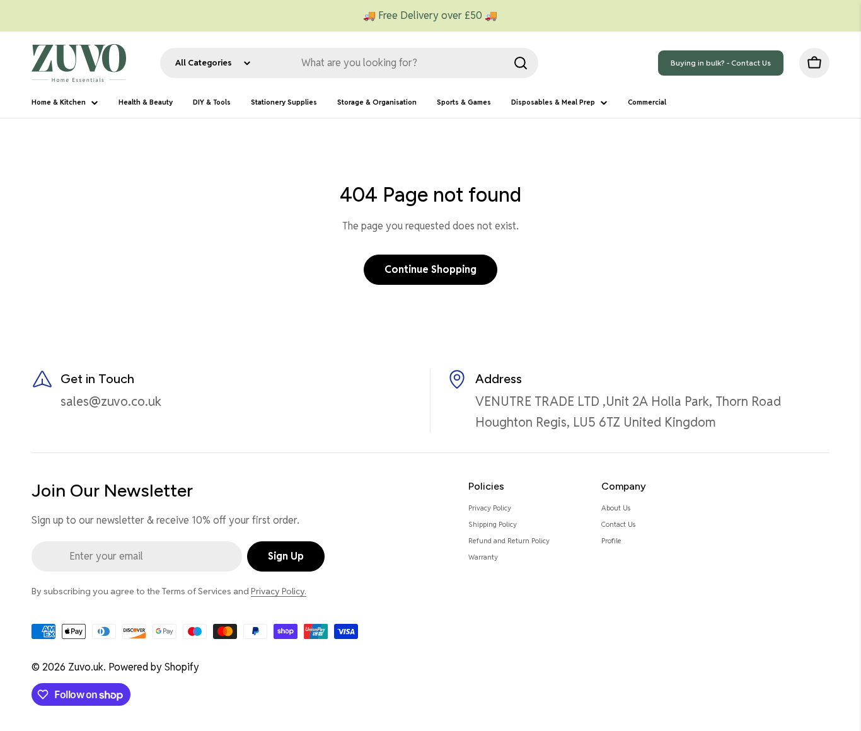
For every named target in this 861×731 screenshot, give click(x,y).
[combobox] (349, 63)
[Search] (520, 63)
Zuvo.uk (85, 667)
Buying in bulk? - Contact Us (721, 62)
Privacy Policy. (278, 591)
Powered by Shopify (153, 667)
